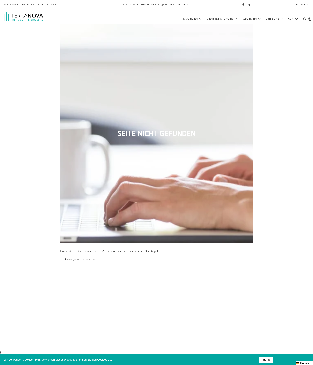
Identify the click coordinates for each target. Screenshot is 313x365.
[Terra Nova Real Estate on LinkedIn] (248, 4)
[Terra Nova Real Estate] (23, 16)
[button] (304, 363)
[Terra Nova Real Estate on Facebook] (243, 4)
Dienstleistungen (219, 18)
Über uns (272, 18)
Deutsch (299, 4)
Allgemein (249, 18)
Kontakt (294, 18)
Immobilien (190, 18)
